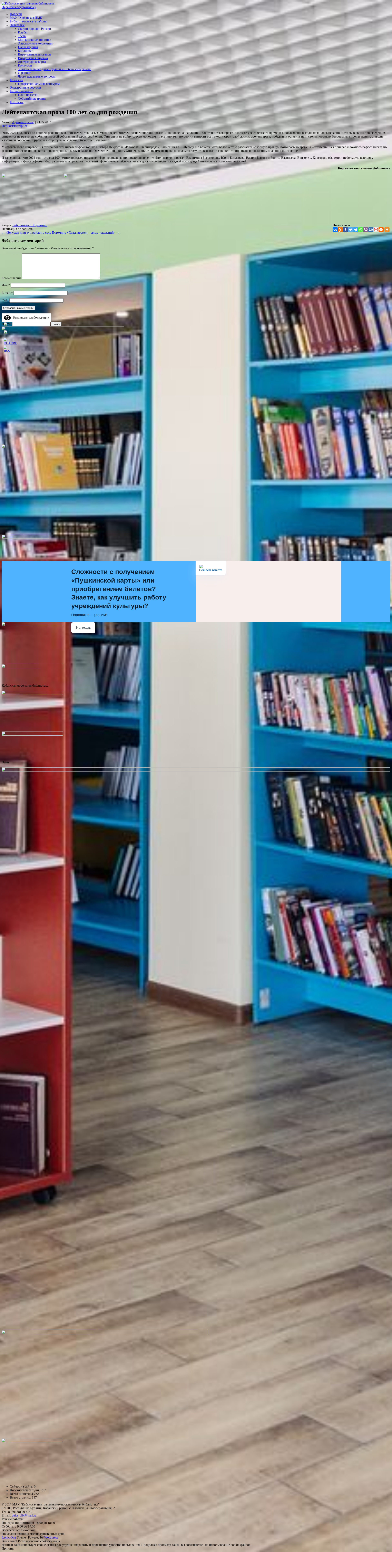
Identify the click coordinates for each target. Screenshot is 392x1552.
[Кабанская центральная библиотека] (28, 3)
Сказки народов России (34, 28)
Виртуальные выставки (34, 54)
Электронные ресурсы (25, 87)
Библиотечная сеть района (28, 21)
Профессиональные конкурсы (39, 83)
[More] (387, 229)
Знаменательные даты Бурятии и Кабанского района (54, 69)
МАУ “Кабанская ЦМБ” (26, 17)
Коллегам (16, 80)
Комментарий (11, 278)
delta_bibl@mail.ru (24, 1515)
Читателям (17, 25)
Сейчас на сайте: (22, 1486)
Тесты (22, 36)
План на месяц (28, 95)
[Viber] (365, 229)
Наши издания (28, 47)
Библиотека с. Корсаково (29, 225)
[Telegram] (355, 229)
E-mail (7, 292)
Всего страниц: (21, 1497)
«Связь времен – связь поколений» (93, 232)
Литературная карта (32, 61)
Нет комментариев (15, 126)
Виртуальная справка (33, 58)
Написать (83, 627)
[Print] (381, 229)
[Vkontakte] (335, 229)
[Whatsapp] (360, 229)
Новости (16, 14)
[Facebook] (345, 229)
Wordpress (51, 1537)
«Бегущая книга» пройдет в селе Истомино (34, 232)
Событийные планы (32, 98)
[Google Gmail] (376, 229)
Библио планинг (21, 91)
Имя (6, 285)
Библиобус (25, 50)
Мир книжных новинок (34, 39)
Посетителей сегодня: (25, 1490)
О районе (24, 72)
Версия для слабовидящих (30, 317)
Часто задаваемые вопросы (37, 76)
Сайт (5, 300)
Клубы (22, 32)
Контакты (16, 102)
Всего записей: (20, 1493)
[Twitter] (350, 229)
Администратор (23, 122)
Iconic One (9, 1537)
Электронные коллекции (35, 43)
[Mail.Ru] (370, 229)
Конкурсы (25, 65)
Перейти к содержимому (19, 7)
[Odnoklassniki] (340, 229)
